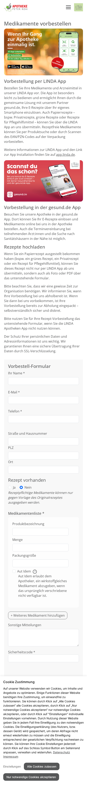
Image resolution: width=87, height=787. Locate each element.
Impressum (10, 756)
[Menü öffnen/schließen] (68, 7)
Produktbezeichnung (28, 524)
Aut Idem (26, 571)
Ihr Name (16, 373)
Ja (14, 487)
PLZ (11, 447)
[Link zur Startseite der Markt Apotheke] (15, 7)
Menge (17, 539)
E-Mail (14, 392)
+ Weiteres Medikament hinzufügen (38, 615)
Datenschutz (61, 752)
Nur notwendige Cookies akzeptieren (31, 777)
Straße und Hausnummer (27, 433)
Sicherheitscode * (21, 652)
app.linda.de (65, 154)
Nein (28, 487)
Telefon (15, 411)
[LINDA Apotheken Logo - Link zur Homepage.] (78, 7)
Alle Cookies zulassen (41, 766)
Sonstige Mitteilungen (24, 625)
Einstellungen (12, 766)
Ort (10, 462)
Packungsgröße (24, 555)
